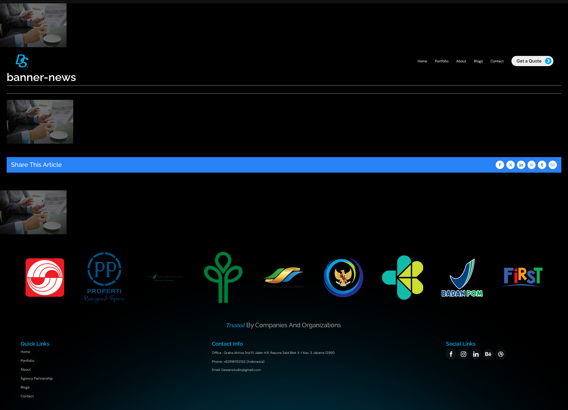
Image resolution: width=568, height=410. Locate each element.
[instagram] (463, 354)
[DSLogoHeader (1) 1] (22, 55)
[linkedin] (476, 354)
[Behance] (488, 354)
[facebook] (451, 354)
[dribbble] (501, 354)
